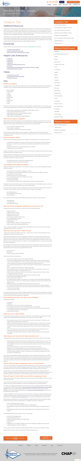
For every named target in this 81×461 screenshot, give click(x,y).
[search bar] (80, 5)
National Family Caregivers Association (14, 68)
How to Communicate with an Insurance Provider (64, 38)
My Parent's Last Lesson (12, 77)
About (60, 4)
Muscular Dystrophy (58, 95)
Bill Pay (61, 1)
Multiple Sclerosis (57, 93)
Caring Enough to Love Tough (13, 75)
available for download (31, 46)
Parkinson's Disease (58, 103)
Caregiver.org (9, 58)
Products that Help (58, 43)
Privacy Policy (25, 453)
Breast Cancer (57, 61)
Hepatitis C (56, 80)
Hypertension (57, 82)
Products (49, 4)
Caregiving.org (10, 60)
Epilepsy (56, 74)
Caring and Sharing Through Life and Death (15, 76)
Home (5, 13)
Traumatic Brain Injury (58, 116)
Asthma (56, 59)
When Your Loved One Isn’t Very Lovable (15, 51)
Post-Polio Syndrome (58, 106)
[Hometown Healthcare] (5, 3)
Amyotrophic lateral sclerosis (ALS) (61, 54)
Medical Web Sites (58, 132)
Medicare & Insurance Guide (59, 130)
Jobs (70, 4)
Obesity (56, 98)
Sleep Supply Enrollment (73, 1)
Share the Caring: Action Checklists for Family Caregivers (18, 52)
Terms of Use (35, 453)
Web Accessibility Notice (42, 453)
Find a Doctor (9, 65)
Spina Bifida (56, 111)
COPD (55, 67)
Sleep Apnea (57, 108)
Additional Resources (58, 40)
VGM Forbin (54, 454)
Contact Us (75, 4)
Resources (65, 4)
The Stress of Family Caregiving (13, 49)
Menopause (56, 88)
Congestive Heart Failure (59, 64)
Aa (76, 460)
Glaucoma (56, 77)
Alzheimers (56, 51)
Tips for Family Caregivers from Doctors (62, 30)
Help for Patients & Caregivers (60, 124)
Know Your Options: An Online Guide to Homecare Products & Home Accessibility (23, 67)
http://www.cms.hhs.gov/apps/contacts (36, 390)
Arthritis (56, 56)
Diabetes (56, 72)
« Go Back (15, 438)
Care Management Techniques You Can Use (63, 27)
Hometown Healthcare (32, 454)
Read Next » (46, 438)
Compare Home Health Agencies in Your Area (16, 64)
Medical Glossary (57, 127)
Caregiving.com (10, 61)
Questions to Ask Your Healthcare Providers (63, 32)
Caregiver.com (10, 63)
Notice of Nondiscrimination (52, 453)
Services (55, 4)
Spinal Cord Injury (57, 114)
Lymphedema (57, 85)
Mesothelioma (57, 90)
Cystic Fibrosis (57, 69)
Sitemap (30, 453)
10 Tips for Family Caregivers (60, 25)
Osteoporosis (57, 101)
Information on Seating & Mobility (61, 35)
